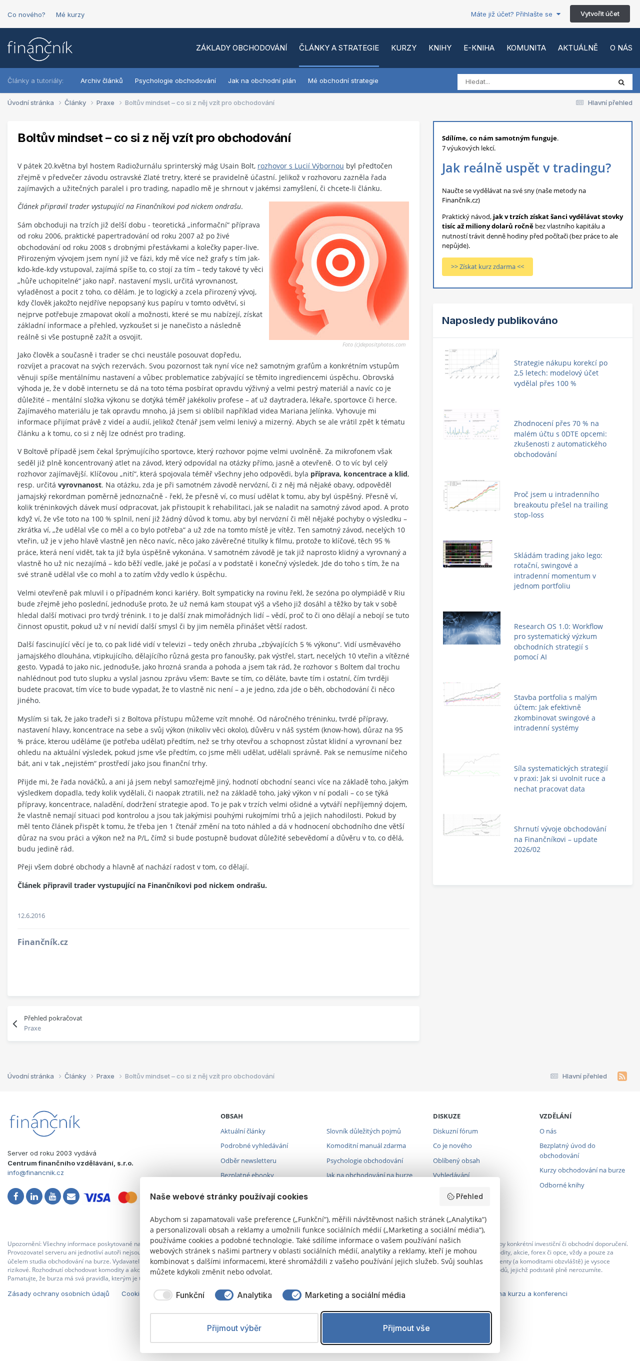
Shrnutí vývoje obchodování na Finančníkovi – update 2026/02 (560, 839)
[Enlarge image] (339, 270)
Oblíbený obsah (456, 1160)
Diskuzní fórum (455, 1131)
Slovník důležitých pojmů (363, 1131)
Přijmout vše (406, 1328)
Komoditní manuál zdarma (366, 1145)
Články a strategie (339, 47)
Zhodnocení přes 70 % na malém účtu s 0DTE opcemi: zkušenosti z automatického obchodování (560, 438)
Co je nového (452, 1145)
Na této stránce (574, 82)
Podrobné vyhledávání (254, 1145)
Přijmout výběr (234, 1328)
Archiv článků (101, 80)
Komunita (526, 47)
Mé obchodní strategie (343, 80)
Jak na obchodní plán (262, 80)
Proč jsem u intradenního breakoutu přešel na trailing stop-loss (561, 505)
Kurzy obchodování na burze (582, 1170)
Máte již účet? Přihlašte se (513, 14)
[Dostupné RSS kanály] (622, 1077)
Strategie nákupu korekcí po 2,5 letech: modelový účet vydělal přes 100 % (561, 373)
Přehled (469, 1196)
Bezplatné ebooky (247, 1175)
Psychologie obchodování (175, 80)
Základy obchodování (241, 47)
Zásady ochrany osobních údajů (59, 1294)
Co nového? (27, 14)
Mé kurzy (70, 14)
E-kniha (479, 47)
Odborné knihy (562, 1185)
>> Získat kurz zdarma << (487, 266)
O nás (621, 47)
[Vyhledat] (621, 82)
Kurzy (403, 47)
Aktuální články (243, 1131)
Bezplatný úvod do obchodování (568, 1150)
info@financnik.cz (36, 1172)
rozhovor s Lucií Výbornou (301, 165)
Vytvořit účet (600, 14)
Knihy (440, 47)
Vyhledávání (451, 1175)
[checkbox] (177, 1295)
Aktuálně (578, 47)
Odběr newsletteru (248, 1160)
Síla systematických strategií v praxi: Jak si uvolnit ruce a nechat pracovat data (561, 779)
